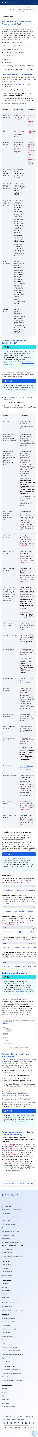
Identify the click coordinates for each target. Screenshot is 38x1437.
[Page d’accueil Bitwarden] (8, 2)
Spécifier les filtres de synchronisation (26, 680)
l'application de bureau (17, 85)
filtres (19, 1014)
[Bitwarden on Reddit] (7, 1422)
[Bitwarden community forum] (11, 1422)
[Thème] (32, 1427)
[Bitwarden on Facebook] (26, 1422)
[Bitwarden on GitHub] (15, 1422)
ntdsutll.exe (22, 1171)
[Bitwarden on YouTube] (19, 1422)
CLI (32, 991)
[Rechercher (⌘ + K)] (30, 2)
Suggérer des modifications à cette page (19, 1183)
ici (31, 850)
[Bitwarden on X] (4, 1422)
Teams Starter (25, 1115)
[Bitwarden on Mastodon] (33, 1422)
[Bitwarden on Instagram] (30, 1422)
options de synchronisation (22, 1059)
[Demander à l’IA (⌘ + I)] (34, 1433)
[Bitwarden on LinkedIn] (22, 1422)
